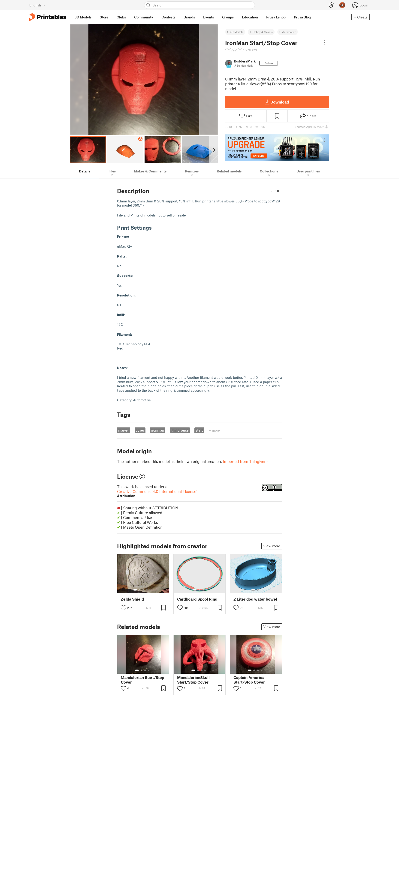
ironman (157, 430)
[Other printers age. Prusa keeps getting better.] (277, 147)
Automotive (289, 31)
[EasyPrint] (331, 5)
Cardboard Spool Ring (197, 599)
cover (140, 430)
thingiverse (180, 430)
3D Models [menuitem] (83, 17)
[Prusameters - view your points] (342, 5)
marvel (123, 430)
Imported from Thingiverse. (246, 461)
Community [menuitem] (143, 17)
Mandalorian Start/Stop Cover (142, 679)
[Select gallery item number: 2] (140, 590)
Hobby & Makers (263, 31)
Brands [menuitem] (189, 17)
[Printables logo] (47, 17)
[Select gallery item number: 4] (147, 590)
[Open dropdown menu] (324, 42)
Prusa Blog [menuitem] (302, 17)
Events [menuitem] (208, 17)
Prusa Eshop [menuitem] (276, 17)
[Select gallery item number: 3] (143, 590)
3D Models (236, 31)
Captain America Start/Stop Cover (249, 679)
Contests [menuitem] (168, 17)
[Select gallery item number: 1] (135, 590)
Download (279, 102)
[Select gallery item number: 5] (150, 590)
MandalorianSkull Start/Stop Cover (193, 679)
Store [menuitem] (104, 17)
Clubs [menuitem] (121, 17)
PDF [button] (276, 191)
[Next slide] (213, 149)
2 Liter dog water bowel (255, 599)
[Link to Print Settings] (155, 227)
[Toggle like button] (123, 607)
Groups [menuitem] (228, 17)
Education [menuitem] (250, 17)
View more (271, 546)
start (199, 430)
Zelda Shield (132, 599)
